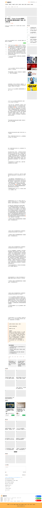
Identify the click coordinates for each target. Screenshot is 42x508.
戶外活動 (21, 356)
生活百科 (16, 4)
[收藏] (6, 51)
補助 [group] (15, 6)
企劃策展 (31, 4)
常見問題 (15, 501)
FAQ (10, 504)
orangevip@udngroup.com (7, 497)
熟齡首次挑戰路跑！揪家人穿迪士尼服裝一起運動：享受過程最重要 (21, 378)
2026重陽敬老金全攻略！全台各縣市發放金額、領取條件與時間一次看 (33, 28)
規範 (5, 472)
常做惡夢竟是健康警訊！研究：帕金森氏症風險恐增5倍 (10, 398)
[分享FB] (6, 44)
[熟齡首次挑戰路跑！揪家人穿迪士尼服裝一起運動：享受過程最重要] (21, 373)
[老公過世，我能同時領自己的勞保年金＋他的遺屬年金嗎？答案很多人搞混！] (28, 40)
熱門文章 (28, 25)
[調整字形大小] (6, 54)
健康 (17, 356)
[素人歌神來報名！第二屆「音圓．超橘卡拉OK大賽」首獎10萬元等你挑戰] (10, 434)
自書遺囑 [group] (12, 6)
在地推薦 (13, 4)
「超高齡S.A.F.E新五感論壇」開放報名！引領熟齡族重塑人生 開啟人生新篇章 (21, 449)
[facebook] (31, 2)
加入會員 (5, 501)
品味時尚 (20, 4)
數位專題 (28, 4)
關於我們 (31, 504)
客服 (12, 504)
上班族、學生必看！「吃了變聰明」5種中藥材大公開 (21, 388)
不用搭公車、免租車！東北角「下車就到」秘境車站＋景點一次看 (33, 30)
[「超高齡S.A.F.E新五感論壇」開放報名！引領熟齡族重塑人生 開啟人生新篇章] (21, 444)
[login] (35, 2)
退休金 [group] (9, 6)
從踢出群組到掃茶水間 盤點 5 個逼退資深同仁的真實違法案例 (33, 37)
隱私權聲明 (22, 504)
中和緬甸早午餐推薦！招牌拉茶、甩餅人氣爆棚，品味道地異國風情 (10, 378)
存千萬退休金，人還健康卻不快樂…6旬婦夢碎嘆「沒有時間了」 (33, 42)
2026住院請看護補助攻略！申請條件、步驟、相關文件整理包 (33, 32)
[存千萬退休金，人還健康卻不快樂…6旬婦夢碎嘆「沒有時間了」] (28, 42)
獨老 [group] (17, 6)
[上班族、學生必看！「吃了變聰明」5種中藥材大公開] (21, 383)
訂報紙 (28, 504)
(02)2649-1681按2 (14, 497)
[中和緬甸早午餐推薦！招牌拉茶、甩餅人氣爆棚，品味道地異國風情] (10, 373)
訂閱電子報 (11, 501)
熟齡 (12, 356)
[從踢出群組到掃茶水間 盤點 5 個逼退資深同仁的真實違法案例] (28, 38)
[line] (32, 2)
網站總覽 (34, 504)
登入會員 (8, 501)
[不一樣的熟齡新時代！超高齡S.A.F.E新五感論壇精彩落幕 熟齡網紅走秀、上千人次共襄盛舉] (10, 444)
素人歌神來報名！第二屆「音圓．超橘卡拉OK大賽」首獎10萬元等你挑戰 (9, 439)
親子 (9, 357)
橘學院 (25, 4)
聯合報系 (25, 504)
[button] (36, 2)
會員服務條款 (18, 501)
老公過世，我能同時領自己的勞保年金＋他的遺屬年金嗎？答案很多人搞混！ (33, 40)
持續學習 (10, 4)
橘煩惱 (23, 4)
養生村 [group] (6, 6)
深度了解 (13, 415)
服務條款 (17, 504)
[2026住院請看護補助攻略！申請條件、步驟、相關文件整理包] (28, 33)
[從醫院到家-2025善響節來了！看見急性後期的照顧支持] (21, 434)
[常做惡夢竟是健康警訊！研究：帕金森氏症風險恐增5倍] (10, 393)
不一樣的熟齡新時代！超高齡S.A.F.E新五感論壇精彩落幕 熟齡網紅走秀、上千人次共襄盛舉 (10, 449)
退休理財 (6, 4)
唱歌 (15, 356)
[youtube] (33, 2)
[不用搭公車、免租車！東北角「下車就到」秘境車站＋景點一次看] (28, 30)
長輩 (23, 356)
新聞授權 (14, 504)
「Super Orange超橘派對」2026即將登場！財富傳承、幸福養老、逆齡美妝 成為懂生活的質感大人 (21, 429)
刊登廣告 (8, 504)
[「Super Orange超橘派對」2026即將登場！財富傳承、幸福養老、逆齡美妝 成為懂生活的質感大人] (21, 424)
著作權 (20, 504)
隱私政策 (22, 501)
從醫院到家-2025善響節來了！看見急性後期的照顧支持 (20, 439)
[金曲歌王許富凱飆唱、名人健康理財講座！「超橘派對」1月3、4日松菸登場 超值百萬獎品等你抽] (10, 424)
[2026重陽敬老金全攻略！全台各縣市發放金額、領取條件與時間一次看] (28, 28)
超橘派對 (10, 356)
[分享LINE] (6, 47)
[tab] (15, 417)
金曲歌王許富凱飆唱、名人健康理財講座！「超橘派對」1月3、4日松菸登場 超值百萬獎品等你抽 (10, 429)
